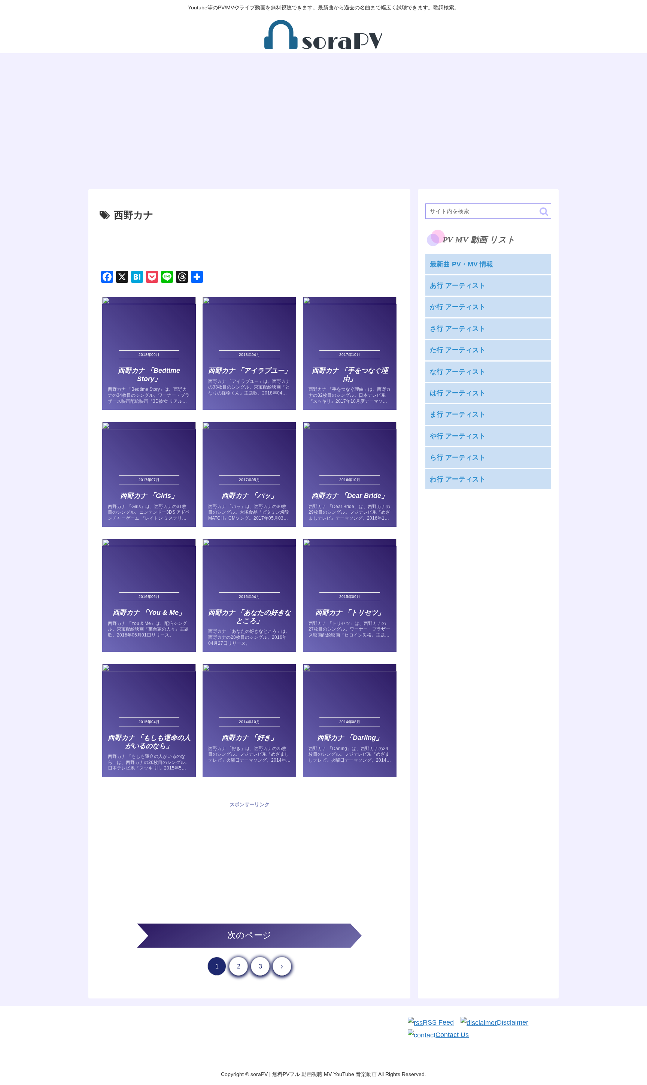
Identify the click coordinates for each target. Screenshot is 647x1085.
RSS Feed (438, 1022)
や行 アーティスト (458, 436)
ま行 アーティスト (458, 414)
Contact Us (452, 1035)
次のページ (249, 935)
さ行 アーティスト (458, 328)
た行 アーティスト (458, 350)
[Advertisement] (249, 245)
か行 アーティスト (458, 307)
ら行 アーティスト (458, 457)
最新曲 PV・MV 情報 (461, 264)
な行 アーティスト (458, 371)
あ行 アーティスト (458, 285)
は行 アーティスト (458, 393)
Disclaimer (512, 1022)
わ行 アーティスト (458, 479)
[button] (544, 211)
